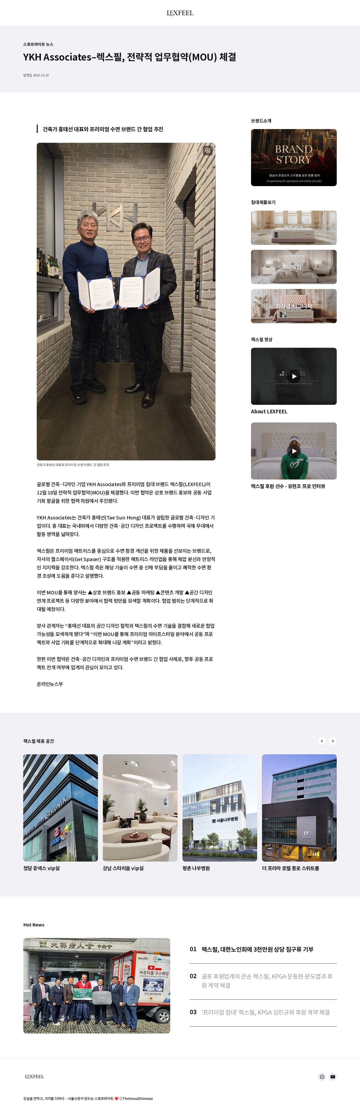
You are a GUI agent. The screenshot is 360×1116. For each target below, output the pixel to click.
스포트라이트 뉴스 (38, 44)
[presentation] (322, 741)
